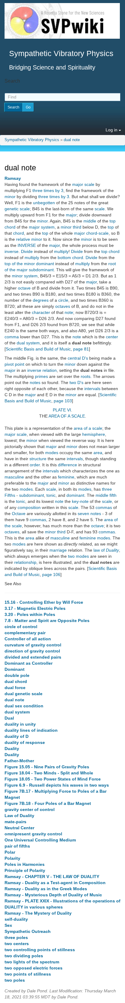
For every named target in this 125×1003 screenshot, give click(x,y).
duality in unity (20, 724)
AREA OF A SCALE (67, 416)
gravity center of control (30, 809)
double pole (17, 675)
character (41, 312)
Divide (27, 251)
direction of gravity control (32, 651)
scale (100, 208)
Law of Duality (19, 815)
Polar (10, 852)
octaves (62, 306)
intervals (92, 388)
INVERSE (27, 245)
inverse (12, 251)
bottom (64, 257)
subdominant (31, 495)
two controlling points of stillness (40, 949)
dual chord (16, 681)
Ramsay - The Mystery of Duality (38, 913)
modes (51, 452)
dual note (72, 140)
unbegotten (44, 202)
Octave (18, 513)
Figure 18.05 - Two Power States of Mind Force (53, 779)
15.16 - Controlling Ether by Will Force (44, 602)
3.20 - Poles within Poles (30, 614)
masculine (14, 477)
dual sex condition (24, 705)
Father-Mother (19, 760)
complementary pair (25, 632)
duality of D (17, 736)
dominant (75, 495)
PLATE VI (62, 409)
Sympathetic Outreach (28, 931)
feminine (66, 477)
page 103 (63, 400)
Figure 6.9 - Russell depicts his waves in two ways (57, 785)
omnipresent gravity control (33, 833)
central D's (78, 358)
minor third (71, 227)
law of (106, 550)
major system (42, 227)
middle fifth (106, 495)
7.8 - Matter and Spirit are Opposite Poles (47, 620)
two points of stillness (28, 974)
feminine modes (94, 537)
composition (29, 507)
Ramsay (13, 178)
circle (63, 300)
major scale (83, 184)
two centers (17, 943)
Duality (12, 748)
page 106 (51, 574)
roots (85, 376)
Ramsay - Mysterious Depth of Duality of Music (53, 894)
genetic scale (17, 208)
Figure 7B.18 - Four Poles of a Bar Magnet (48, 803)
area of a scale (88, 428)
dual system (28, 342)
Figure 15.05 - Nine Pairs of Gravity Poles (47, 766)
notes (35, 382)
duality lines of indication (31, 730)
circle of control (21, 626)
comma (12, 336)
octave (24, 288)
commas (104, 507)
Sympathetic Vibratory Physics (32, 140)
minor (10, 196)
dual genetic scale (23, 693)
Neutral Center (19, 827)
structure (37, 458)
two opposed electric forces (33, 968)
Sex (8, 925)
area (97, 452)
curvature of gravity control (33, 644)
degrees (41, 300)
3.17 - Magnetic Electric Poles (35, 608)
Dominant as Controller (28, 663)
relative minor (29, 239)
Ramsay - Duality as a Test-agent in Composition (55, 882)
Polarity (12, 858)
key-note (80, 501)
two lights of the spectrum (32, 961)
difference (67, 464)
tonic (51, 495)
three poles (16, 937)
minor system (25, 275)
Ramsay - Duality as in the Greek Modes (46, 888)
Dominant (15, 669)
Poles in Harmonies (25, 864)
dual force (15, 687)
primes (41, 376)
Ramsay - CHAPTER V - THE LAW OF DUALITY (52, 876)
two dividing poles (24, 955)
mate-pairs (15, 821)
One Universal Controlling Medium (40, 840)
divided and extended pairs (33, 657)
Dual (9, 718)
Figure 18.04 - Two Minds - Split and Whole (49, 772)
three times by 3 (47, 190)
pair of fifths (17, 846)
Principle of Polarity (25, 870)
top (113, 221)
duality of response (25, 742)
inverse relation (42, 370)
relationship (25, 562)
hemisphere (93, 434)
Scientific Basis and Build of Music (38, 349)
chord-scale (97, 233)
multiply (61, 251)
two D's (76, 382)
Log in (112, 129)
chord (10, 227)
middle (89, 221)
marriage (58, 550)
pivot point (14, 364)
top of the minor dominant (29, 263)
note (69, 312)
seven (83, 513)
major (71, 214)
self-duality (16, 919)
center (112, 336)
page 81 (81, 349)
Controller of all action (28, 638)
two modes (78, 556)
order (35, 464)
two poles (15, 980)
